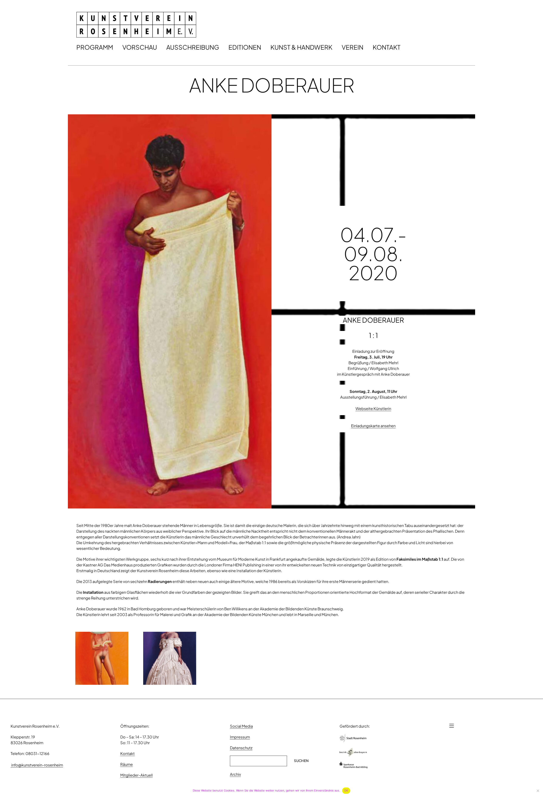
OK (346, 790)
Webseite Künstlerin (373, 408)
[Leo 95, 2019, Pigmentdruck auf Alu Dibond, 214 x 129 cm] (169, 658)
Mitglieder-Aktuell (136, 775)
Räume (126, 764)
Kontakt (127, 753)
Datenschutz (241, 747)
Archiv (235, 774)
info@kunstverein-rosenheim (37, 764)
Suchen (301, 760)
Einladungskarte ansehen (373, 425)
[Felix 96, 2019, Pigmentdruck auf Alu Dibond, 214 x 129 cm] (101, 658)
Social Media (241, 726)
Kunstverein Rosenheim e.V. (35, 726)
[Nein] (538, 791)
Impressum (240, 736)
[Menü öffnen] (451, 725)
